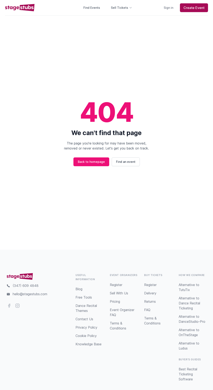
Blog (79, 289)
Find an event (125, 161)
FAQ (147, 310)
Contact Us (84, 319)
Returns (150, 301)
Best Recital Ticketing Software (188, 374)
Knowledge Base (89, 344)
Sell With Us (119, 293)
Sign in (168, 7)
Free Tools (84, 297)
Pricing (115, 301)
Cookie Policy (86, 336)
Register (116, 285)
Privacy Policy (86, 327)
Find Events (91, 7)
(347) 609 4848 (25, 286)
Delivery (150, 293)
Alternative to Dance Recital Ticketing (189, 303)
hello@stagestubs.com (30, 294)
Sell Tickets (119, 7)
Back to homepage (91, 161)
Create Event (193, 8)
